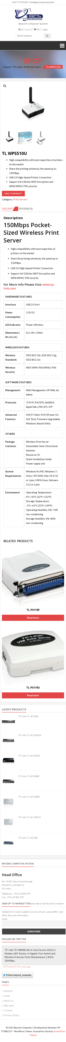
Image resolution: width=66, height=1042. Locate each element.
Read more (33, 617)
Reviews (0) (26, 208)
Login (45, 29)
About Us (9, 1000)
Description (10, 208)
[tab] (10, 208)
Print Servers (32, 66)
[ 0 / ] (26, 29)
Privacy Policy (11, 1015)
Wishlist (8, 990)
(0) (38, 29)
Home (7, 66)
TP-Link (17, 66)
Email (4, 918)
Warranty (9, 1005)
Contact (8, 1010)
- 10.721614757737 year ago (16, 966)
